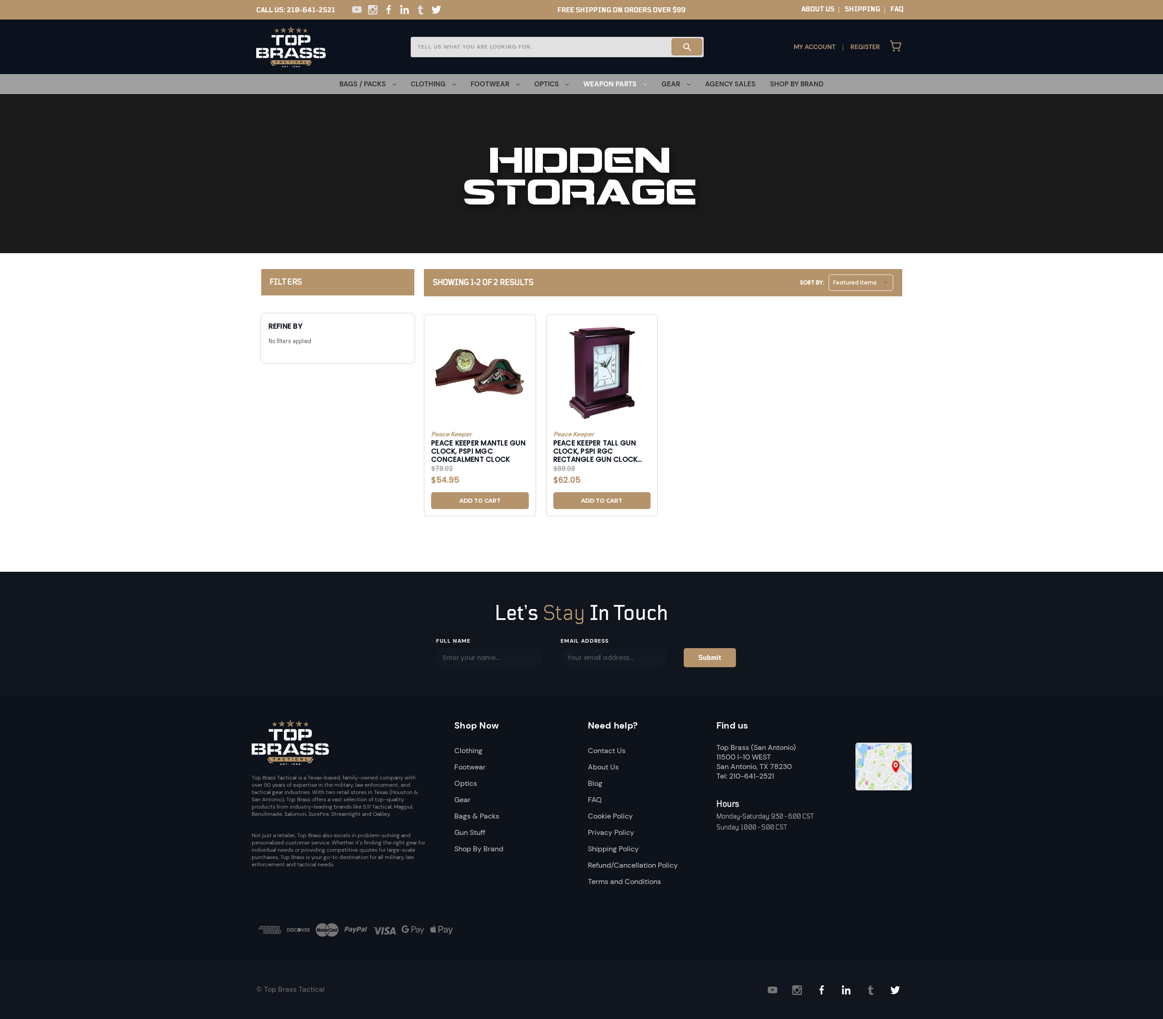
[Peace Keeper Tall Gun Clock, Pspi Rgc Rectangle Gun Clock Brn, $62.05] (602, 373)
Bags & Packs (476, 816)
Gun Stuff (469, 832)
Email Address (584, 640)
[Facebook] (388, 10)
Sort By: (812, 282)
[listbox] (861, 283)
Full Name (453, 640)
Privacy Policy (611, 832)
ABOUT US (818, 9)
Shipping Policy (613, 849)
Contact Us (607, 750)
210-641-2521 (311, 10)
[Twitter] (436, 10)
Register (865, 47)
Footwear (470, 767)
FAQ (897, 9)
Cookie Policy (610, 816)
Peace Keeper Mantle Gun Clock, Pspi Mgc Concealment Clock (478, 451)
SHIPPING (862, 9)
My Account (814, 47)
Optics (465, 783)
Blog (595, 783)
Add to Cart (480, 500)
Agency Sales (730, 84)
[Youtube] (357, 10)
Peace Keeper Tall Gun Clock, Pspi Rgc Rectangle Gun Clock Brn (595, 451)
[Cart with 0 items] (896, 47)
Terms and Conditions (624, 881)
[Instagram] (373, 10)
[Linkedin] (404, 10)
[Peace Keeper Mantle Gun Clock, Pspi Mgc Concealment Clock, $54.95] (479, 373)
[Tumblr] (420, 10)
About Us (603, 767)
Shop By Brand (797, 84)
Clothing (468, 750)
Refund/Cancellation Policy (633, 865)
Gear (462, 799)
